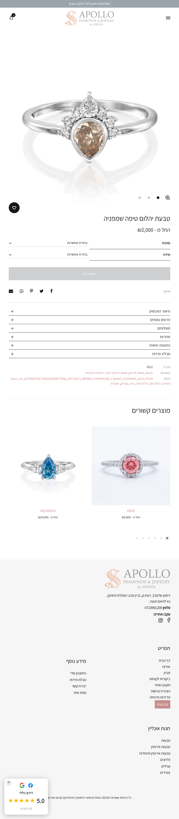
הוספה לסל (89, 274)
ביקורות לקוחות (159, 678)
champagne (101, 379)
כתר (131, 383)
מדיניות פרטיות (160, 697)
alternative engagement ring (45, 379)
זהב (21, 379)
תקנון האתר (162, 684)
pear (149, 379)
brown (87, 379)
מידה (166, 254)
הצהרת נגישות (160, 691)
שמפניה (114, 383)
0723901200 (153, 607)
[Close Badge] (8, 782)
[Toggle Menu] (168, 18)
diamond (129, 379)
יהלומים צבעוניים (94, 373)
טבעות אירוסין (136, 373)
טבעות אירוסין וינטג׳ (116, 373)
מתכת (166, 243)
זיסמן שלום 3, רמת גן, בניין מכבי (148, 595)
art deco (74, 379)
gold (141, 379)
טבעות (149, 373)
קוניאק (124, 383)
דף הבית (164, 660)
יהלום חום (155, 383)
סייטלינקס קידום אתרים (61, 798)
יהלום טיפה (142, 383)
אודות (166, 666)
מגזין (167, 672)
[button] (167, 197)
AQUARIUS (48, 510)
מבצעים (162, 704)
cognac (116, 379)
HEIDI (131, 510)
